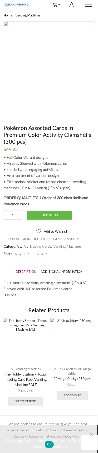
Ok (49, 444)
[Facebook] (20, 254)
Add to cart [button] (72, 395)
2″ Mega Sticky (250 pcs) (72, 378)
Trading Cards (40, 246)
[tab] (26, 271)
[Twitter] (16, 254)
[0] (53, 4)
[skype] (45, 254)
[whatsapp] (42, 254)
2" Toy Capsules (65, 369)
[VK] (24, 254)
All (25, 246)
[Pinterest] (28, 254)
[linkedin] (37, 254)
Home (8, 15)
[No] (91, 434)
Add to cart (51, 214)
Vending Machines (27, 15)
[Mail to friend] (33, 254)
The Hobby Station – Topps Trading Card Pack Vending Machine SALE (26, 379)
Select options (25, 401)
